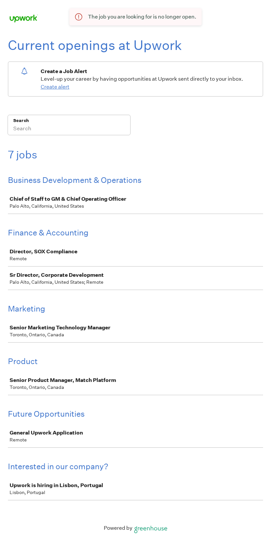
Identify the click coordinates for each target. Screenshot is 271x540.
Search (21, 120)
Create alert (55, 87)
